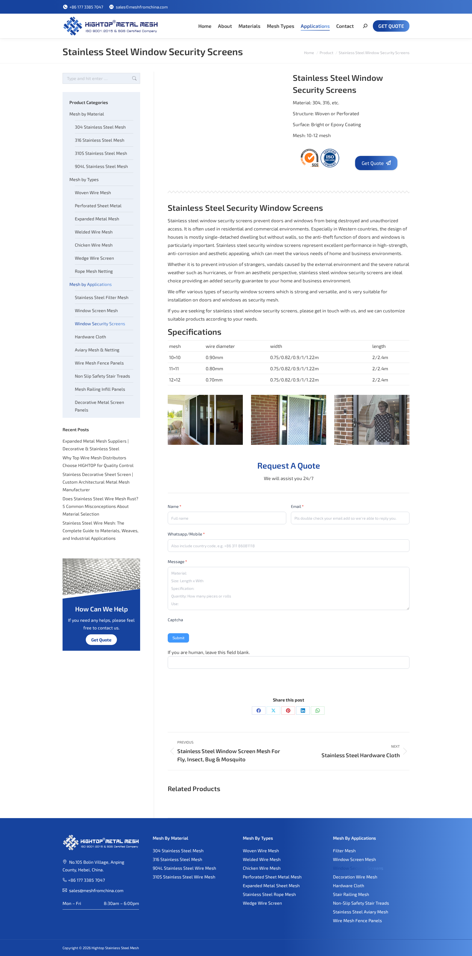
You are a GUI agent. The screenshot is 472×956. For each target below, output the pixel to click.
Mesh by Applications (90, 284)
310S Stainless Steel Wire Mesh (184, 876)
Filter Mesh (344, 850)
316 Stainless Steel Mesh (99, 140)
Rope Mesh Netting (94, 271)
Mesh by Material (86, 113)
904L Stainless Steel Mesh (101, 166)
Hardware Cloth (90, 336)
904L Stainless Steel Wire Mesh (184, 868)
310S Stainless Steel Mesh (101, 153)
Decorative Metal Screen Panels (99, 405)
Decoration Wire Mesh (355, 876)
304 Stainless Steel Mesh (100, 126)
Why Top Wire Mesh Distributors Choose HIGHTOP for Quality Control (98, 461)
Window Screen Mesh (96, 310)
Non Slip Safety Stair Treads (102, 375)
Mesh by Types (84, 179)
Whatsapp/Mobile (186, 533)
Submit (178, 638)
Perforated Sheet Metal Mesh (272, 876)
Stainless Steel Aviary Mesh (360, 911)
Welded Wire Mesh (94, 231)
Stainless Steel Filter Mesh (101, 297)
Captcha (175, 619)
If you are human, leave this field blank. (209, 652)
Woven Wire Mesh (93, 192)
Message (177, 561)
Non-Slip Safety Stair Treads (361, 902)
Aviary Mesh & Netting (97, 349)
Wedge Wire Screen (94, 258)
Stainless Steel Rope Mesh (269, 894)
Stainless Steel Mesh (122, 948)
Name (174, 506)
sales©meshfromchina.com (141, 6)
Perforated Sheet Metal (98, 205)
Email (297, 506)
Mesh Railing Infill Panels (100, 389)
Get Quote (101, 639)
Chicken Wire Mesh (94, 244)
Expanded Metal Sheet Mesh (271, 885)
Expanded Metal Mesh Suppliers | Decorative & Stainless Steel (96, 444)
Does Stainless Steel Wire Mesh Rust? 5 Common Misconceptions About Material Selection (100, 506)
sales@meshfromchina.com (96, 890)
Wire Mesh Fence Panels (99, 362)
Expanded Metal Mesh (97, 218)
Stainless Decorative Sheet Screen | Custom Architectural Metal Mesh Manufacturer (98, 482)
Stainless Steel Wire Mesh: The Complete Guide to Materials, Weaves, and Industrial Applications (100, 530)
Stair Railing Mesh (351, 894)
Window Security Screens (100, 323)
